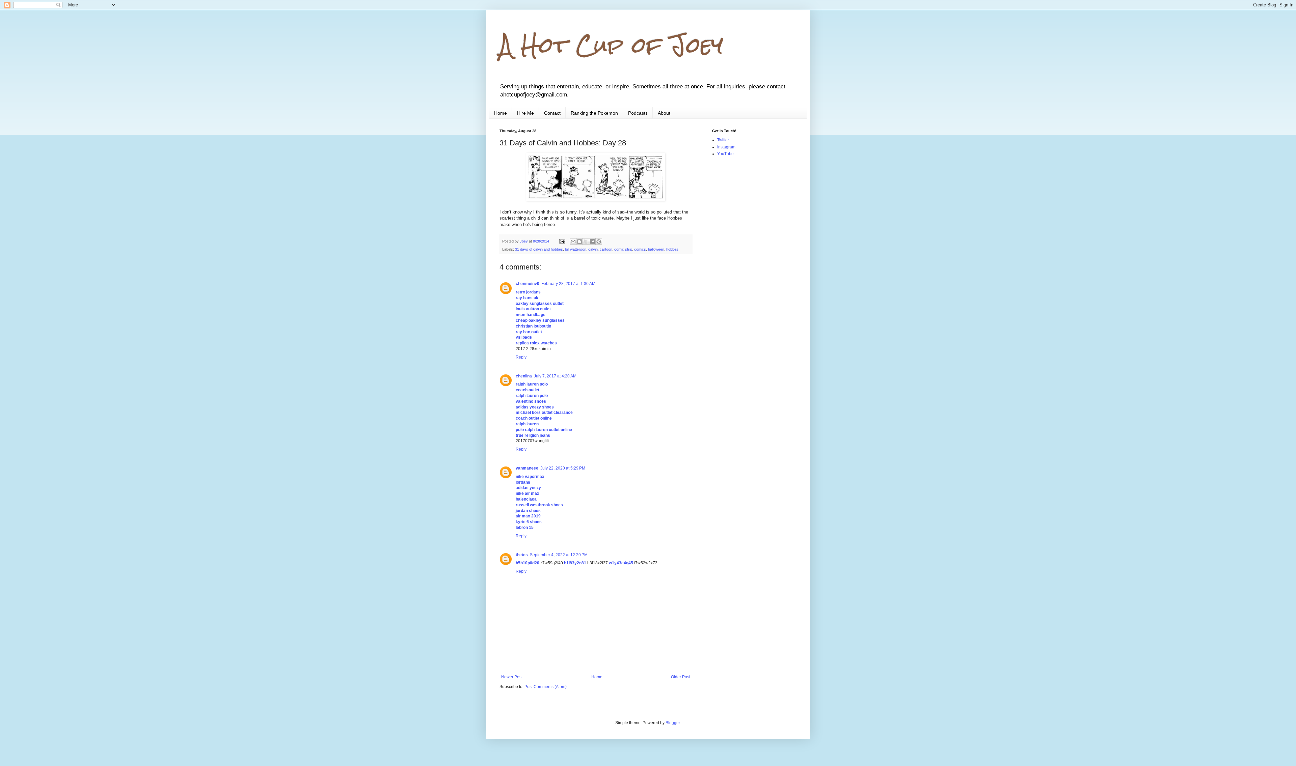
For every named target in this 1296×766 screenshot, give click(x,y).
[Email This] (573, 241)
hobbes (672, 249)
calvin (593, 249)
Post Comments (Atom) (545, 686)
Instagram (726, 147)
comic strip (623, 249)
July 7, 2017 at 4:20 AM (555, 376)
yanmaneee (527, 468)
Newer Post (511, 677)
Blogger (673, 722)
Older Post (680, 677)
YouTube (725, 153)
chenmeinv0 (527, 283)
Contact (552, 113)
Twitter (723, 140)
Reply (521, 357)
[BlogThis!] (579, 241)
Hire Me (525, 113)
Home (500, 113)
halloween (656, 249)
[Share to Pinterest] (598, 241)
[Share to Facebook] (592, 241)
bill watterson (575, 249)
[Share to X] (586, 241)
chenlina (524, 376)
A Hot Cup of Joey (611, 45)
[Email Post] (562, 241)
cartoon (606, 249)
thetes (522, 554)
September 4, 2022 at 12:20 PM (559, 554)
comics (640, 249)
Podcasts (638, 113)
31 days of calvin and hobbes (539, 249)
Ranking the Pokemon (594, 113)
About (664, 113)
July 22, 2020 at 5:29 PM (562, 468)
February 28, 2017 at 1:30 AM (568, 283)
